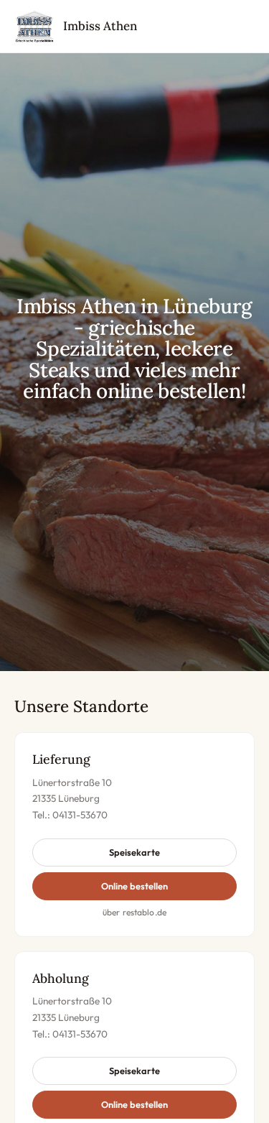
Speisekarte (134, 852)
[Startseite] (34, 26)
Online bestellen (134, 886)
